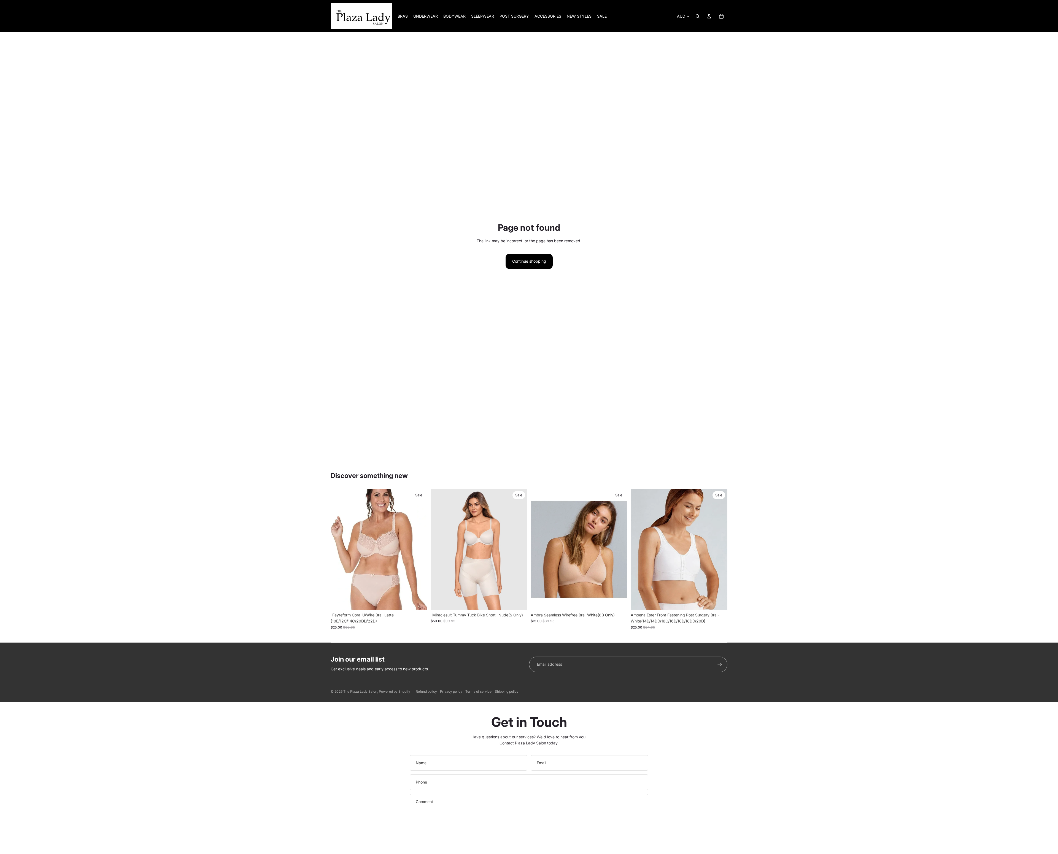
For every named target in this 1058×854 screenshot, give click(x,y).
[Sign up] (719, 664)
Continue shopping (529, 261)
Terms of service (478, 691)
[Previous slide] (439, 549)
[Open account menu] (709, 16)
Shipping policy (507, 691)
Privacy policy (451, 691)
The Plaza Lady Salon (360, 691)
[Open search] (698, 16)
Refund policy (426, 691)
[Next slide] (519, 549)
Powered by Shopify (394, 691)
